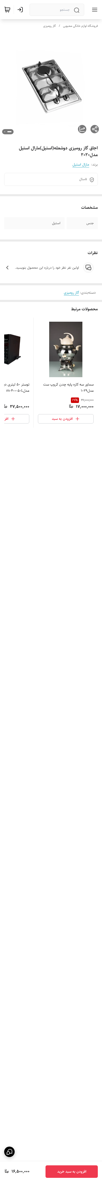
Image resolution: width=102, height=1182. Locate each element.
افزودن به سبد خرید (71, 1171)
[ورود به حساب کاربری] (21, 9)
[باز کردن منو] (93, 9)
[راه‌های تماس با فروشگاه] (9, 1152)
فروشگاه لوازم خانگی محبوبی (80, 25)
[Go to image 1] (9, 131)
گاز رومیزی (49, 25)
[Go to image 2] (4, 131)
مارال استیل (80, 164)
